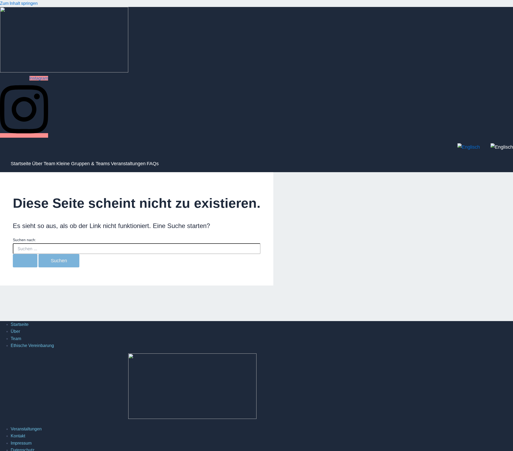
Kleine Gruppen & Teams (83, 163)
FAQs (153, 163)
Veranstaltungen (128, 163)
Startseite (21, 163)
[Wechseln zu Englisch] (502, 147)
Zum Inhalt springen (19, 3)
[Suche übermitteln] (25, 260)
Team (49, 163)
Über (37, 163)
